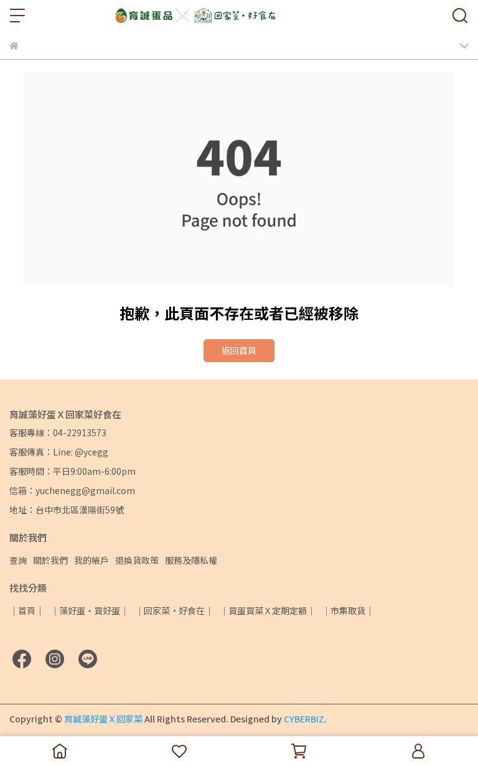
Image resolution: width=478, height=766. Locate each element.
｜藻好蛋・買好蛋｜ (89, 610)
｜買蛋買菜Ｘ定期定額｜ (268, 610)
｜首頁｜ (26, 610)
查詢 (18, 560)
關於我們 (50, 560)
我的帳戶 (91, 560)
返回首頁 (239, 350)
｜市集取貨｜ (348, 610)
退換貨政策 (137, 560)
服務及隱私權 (191, 560)
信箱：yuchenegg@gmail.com (72, 490)
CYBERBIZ (304, 718)
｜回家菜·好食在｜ (174, 610)
